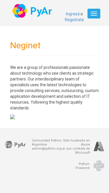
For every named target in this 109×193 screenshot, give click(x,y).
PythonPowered (83, 166)
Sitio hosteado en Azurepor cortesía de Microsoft (76, 147)
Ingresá (73, 14)
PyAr (32, 11)
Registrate (74, 19)
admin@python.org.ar (48, 148)
